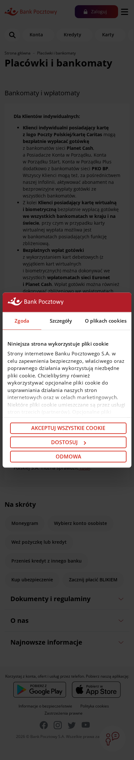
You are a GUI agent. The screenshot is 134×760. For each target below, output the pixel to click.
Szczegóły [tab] (61, 320)
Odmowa (68, 456)
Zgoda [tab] (22, 320)
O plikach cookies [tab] (106, 320)
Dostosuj (64, 442)
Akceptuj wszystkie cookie (68, 428)
